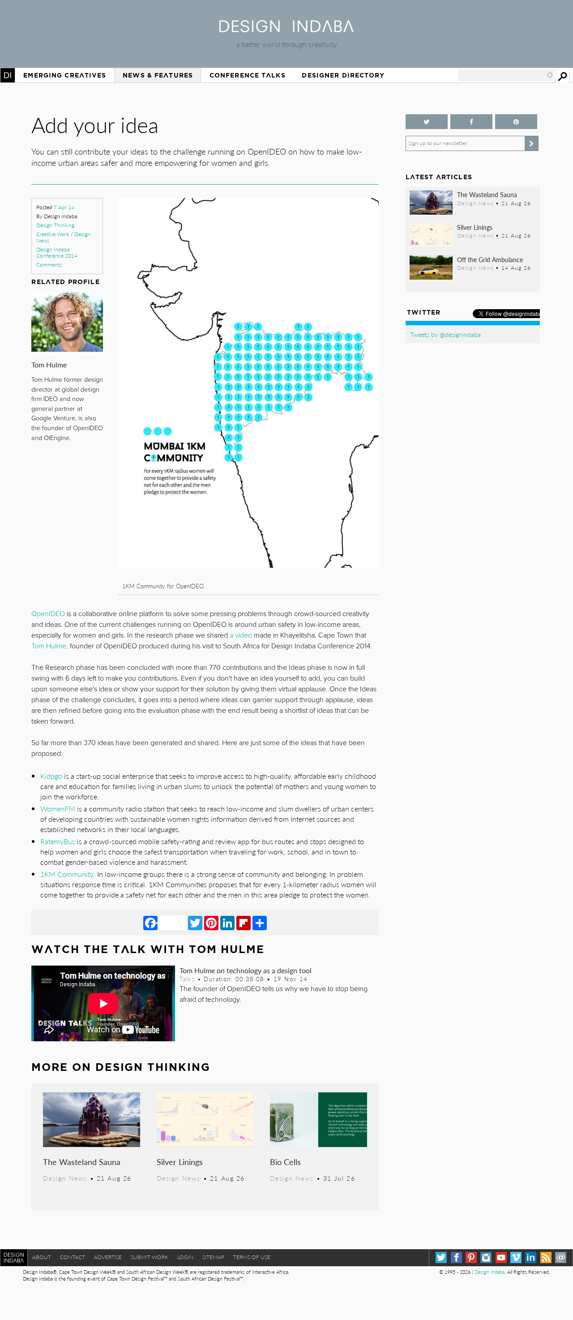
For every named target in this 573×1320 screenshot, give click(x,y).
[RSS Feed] (546, 1257)
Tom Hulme (49, 364)
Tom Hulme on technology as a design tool (246, 970)
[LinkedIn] (227, 922)
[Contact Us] (560, 1257)
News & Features (158, 75)
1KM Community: (67, 874)
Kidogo (51, 776)
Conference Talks (248, 75)
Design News (65, 1177)
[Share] (259, 922)
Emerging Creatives (64, 75)
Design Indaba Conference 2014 (56, 252)
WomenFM (57, 808)
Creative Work (52, 234)
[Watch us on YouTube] (501, 1257)
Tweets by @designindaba (445, 334)
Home (7, 75)
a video (241, 635)
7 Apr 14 (64, 207)
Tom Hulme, (49, 646)
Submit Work (149, 1257)
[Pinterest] (211, 922)
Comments (49, 264)
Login (185, 1257)
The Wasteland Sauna (81, 1161)
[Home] (286, 29)
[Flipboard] (243, 922)
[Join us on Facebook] (471, 121)
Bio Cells (285, 1161)
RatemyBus (57, 841)
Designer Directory (343, 75)
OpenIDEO (48, 613)
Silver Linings (180, 1161)
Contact (72, 1257)
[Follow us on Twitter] (427, 121)
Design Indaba (490, 1271)
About (41, 1257)
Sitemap (213, 1257)
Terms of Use (251, 1257)
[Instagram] (486, 1257)
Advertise (108, 1257)
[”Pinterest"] (516, 121)
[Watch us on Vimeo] (516, 1257)
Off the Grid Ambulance (490, 259)
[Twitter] (195, 922)
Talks (187, 979)
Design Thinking (55, 225)
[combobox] (506, 75)
